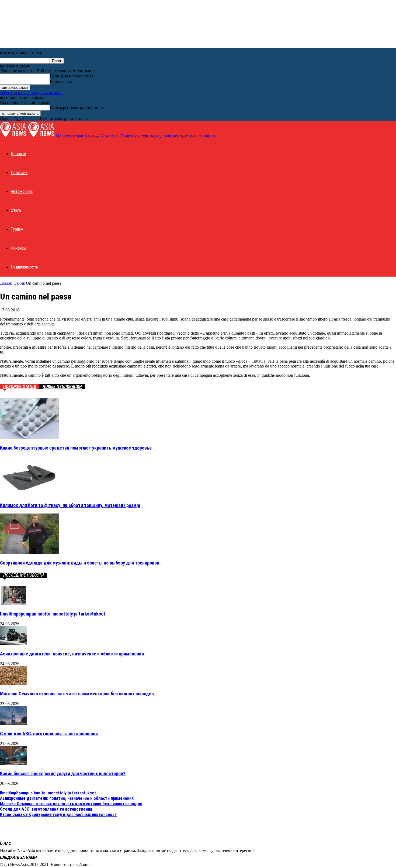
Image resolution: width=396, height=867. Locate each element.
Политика (19, 172)
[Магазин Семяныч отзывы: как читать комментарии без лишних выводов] (13, 683)
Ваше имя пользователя (71, 76)
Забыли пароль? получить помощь (31, 92)
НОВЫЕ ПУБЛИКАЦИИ (62, 386)
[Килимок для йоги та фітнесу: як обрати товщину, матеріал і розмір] (29, 494)
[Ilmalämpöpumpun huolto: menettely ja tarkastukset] (13, 603)
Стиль (16, 210)
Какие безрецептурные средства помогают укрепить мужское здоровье (76, 448)
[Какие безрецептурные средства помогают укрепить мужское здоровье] (29, 437)
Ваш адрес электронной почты (78, 107)
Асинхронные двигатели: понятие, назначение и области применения (72, 654)
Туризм (17, 229)
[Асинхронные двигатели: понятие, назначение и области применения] (13, 643)
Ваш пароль (61, 81)
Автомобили (22, 191)
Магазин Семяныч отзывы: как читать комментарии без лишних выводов (77, 693)
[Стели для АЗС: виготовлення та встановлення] (13, 723)
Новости (18, 153)
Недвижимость (24, 267)
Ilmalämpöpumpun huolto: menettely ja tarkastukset (52, 614)
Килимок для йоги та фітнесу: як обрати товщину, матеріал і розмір (70, 505)
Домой (6, 283)
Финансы (18, 248)
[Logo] (14, 136)
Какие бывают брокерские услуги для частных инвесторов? (63, 773)
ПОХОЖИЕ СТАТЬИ (19, 386)
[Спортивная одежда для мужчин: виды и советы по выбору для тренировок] (29, 552)
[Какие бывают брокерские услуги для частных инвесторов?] (13, 763)
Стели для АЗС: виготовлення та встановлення (49, 733)
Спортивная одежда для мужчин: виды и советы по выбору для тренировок (79, 563)
